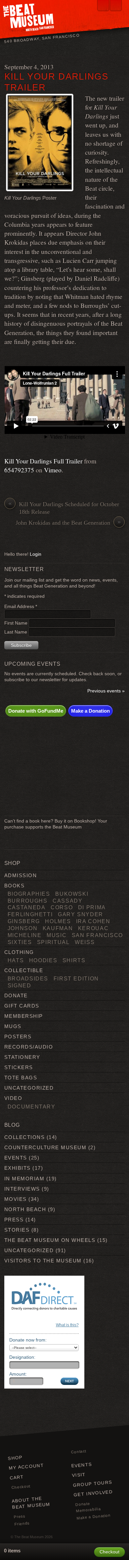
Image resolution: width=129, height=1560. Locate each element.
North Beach (25, 1209)
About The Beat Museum (30, 1503)
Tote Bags (20, 1077)
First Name (16, 623)
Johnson (23, 928)
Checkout (20, 1486)
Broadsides (28, 978)
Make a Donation (90, 711)
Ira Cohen (93, 921)
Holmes (58, 921)
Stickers (18, 1067)
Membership (23, 1016)
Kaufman (58, 928)
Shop (15, 1458)
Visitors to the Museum (43, 1260)
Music (56, 935)
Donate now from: (28, 1340)
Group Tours (92, 1484)
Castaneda (27, 907)
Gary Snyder (80, 914)
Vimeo (53, 469)
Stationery (22, 1057)
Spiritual (53, 942)
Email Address (20, 606)
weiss (85, 942)
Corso (62, 907)
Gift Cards (21, 1006)
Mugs (13, 1026)
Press (13, 1219)
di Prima (92, 907)
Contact (78, 1451)
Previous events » (106, 690)
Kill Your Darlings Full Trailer (43, 460)
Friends (22, 1523)
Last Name (16, 632)
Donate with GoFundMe (35, 711)
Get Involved (93, 1493)
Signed (19, 985)
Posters (17, 1036)
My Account (26, 1467)
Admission (20, 875)
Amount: (18, 1374)
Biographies (29, 894)
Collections (24, 1137)
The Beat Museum (29, 1537)
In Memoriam (24, 1178)
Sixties (20, 942)
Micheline (25, 935)
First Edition (76, 978)
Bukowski (71, 894)
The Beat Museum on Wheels (49, 1240)
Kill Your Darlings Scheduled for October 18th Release (63, 507)
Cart (16, 1477)
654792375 (19, 469)
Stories (16, 1230)
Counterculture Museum (45, 1147)
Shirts (74, 960)
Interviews (22, 1189)
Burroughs (28, 901)
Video (13, 1098)
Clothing (19, 952)
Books (14, 885)
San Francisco (97, 935)
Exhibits (17, 1168)
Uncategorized (29, 1088)
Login (35, 554)
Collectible (23, 970)
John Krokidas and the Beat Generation (68, 522)
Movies (15, 1199)
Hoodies (43, 960)
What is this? (67, 1325)
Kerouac (93, 928)
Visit (79, 1475)
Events (15, 1157)
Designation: (22, 1357)
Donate (16, 995)
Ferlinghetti (30, 914)
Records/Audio (28, 1047)
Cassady (68, 901)
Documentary (32, 1107)
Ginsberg (24, 921)
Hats (16, 960)
